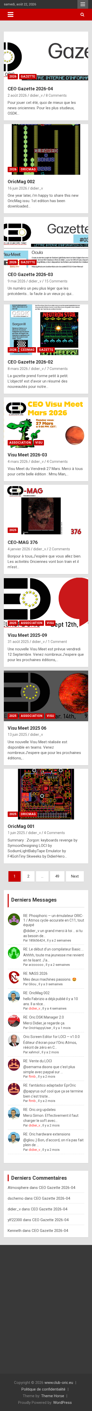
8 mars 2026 (18, 369)
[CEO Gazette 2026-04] (46, 56)
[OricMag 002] (46, 149)
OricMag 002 (21, 181)
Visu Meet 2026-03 (27, 454)
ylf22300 (15, 1220)
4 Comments (57, 462)
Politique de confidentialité (43, 1389)
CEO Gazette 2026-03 (30, 274)
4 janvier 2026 (19, 549)
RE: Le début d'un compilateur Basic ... (53, 949)
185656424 (37, 940)
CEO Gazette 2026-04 (30, 88)
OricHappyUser (40, 1028)
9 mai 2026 (17, 281)
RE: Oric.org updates (39, 1110)
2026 (12, 76)
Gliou (32, 984)
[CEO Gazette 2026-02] (46, 329)
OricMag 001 (21, 826)
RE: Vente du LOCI (37, 1061)
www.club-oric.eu (58, 1382)
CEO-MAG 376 (23, 542)
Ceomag (27, 350)
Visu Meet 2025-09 (27, 635)
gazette (28, 76)
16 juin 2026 (17, 188)
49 (57, 876)
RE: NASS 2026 (35, 973)
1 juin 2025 (16, 833)
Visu (38, 442)
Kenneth (14, 1230)
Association (20, 442)
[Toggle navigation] (10, 14)
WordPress (62, 1402)
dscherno (16, 1198)
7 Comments (57, 369)
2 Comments (59, 549)
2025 (12, 530)
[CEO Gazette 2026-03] (46, 242)
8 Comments (56, 95)
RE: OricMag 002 (36, 993)
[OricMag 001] (46, 794)
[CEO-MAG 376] (46, 510)
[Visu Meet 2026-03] (46, 422)
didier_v (36, 95)
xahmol (34, 1052)
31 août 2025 (18, 642)
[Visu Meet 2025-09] (46, 602)
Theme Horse (52, 1396)
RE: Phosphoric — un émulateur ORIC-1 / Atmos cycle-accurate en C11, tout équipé (53, 920)
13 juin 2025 (17, 734)
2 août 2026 (17, 95)
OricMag (28, 169)
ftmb (32, 1076)
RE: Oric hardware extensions (46, 1134)
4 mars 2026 (18, 462)
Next (75, 876)
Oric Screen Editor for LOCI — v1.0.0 (51, 1037)
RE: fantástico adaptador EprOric (49, 1085)
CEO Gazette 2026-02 (30, 362)
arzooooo (36, 965)
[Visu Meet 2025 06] (46, 695)
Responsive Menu (82, 4)
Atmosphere (18, 1187)
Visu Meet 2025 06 (27, 728)
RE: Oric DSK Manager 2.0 (43, 1017)
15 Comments (55, 281)
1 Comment (57, 642)
